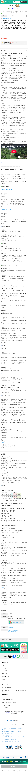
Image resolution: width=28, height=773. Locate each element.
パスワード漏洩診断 (6, 731)
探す (8, 771)
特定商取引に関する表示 (7, 687)
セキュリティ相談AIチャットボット (8, 733)
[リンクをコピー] (22, 656)
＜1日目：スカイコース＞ (7, 189)
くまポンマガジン (5, 707)
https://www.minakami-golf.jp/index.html (13, 631)
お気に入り (14, 771)
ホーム (2, 771)
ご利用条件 (4, 454)
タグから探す (4, 668)
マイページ (25, 771)
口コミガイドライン (6, 684)
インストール (16, 1)
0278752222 (10, 627)
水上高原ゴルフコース (8, 18)
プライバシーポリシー (6, 682)
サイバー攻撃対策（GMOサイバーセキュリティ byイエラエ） (13, 736)
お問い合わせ (4, 673)
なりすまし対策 (5, 741)
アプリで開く (23, 1)
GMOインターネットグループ (11, 712)
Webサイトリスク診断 (15, 731)
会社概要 (3, 696)
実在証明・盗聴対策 (6, 735)
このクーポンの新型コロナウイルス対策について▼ (13, 57)
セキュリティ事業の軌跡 (14, 741)
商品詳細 (3, 50)
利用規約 (3, 679)
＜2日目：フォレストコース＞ (8, 209)
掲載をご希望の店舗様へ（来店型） (9, 702)
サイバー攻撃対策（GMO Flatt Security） (9, 739)
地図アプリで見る (17, 622)
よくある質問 (4, 670)
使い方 (3, 665)
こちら (2, 442)
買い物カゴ (19, 771)
